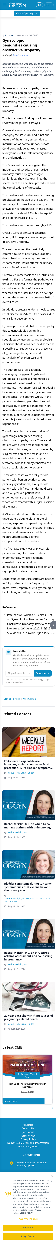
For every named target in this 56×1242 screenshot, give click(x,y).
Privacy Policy (28, 1139)
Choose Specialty (24, 13)
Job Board (28, 1132)
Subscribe (41, 673)
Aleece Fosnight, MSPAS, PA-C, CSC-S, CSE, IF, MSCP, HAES (27, 900)
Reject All (28, 1227)
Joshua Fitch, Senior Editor (21, 772)
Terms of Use (28, 1135)
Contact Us (28, 1128)
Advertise (28, 1124)
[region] (28, 1207)
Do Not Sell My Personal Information (28, 1143)
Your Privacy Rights (28, 1146)
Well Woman (29, 698)
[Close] (52, 1176)
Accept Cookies (28, 1236)
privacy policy (16, 682)
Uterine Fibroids (12, 698)
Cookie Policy (26, 1213)
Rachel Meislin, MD (17, 832)
